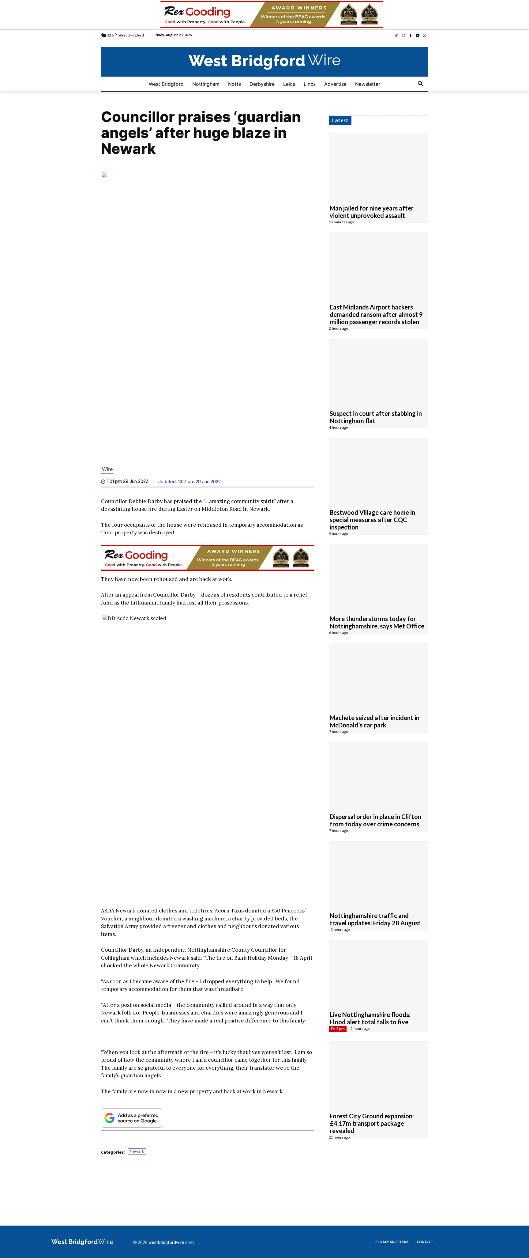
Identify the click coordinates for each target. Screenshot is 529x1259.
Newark (137, 1152)
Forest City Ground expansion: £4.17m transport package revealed (372, 1124)
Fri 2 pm (338, 1029)
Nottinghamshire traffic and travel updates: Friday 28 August (375, 919)
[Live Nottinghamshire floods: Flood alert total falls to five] (378, 972)
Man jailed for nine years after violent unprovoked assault (372, 212)
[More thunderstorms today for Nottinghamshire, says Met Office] (378, 576)
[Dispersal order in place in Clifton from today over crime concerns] (378, 774)
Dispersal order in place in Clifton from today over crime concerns (375, 820)
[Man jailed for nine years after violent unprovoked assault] (378, 166)
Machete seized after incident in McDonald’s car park (374, 721)
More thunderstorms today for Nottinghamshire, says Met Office (377, 622)
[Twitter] (424, 36)
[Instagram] (403, 36)
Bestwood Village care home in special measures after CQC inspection (372, 520)
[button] (420, 84)
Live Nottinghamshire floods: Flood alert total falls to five (370, 1018)
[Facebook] (410, 36)
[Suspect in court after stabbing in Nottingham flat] (378, 371)
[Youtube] (417, 36)
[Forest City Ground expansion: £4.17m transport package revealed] (378, 1073)
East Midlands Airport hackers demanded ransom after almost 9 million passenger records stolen (376, 315)
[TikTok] (396, 36)
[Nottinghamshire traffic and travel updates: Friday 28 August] (378, 873)
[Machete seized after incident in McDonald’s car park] (378, 675)
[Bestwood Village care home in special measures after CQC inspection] (378, 470)
